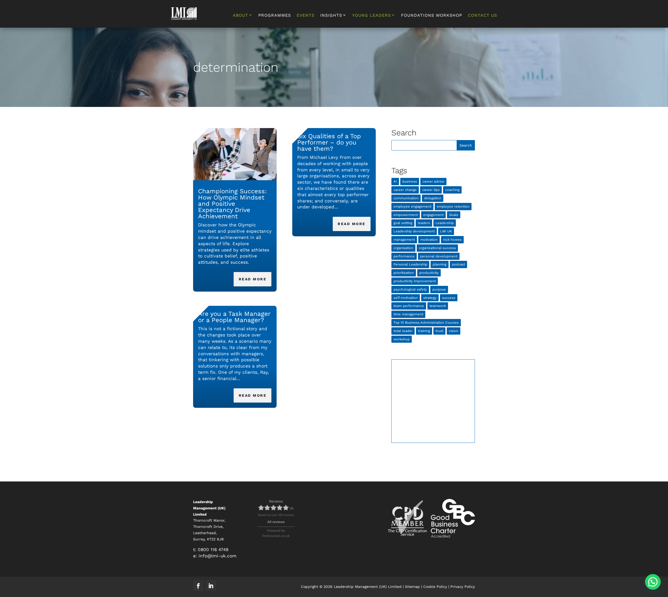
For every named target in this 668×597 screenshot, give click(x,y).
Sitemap (412, 586)
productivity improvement (414, 281)
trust (439, 331)
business (409, 181)
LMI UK (446, 231)
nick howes (452, 240)
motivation (429, 240)
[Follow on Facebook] (198, 586)
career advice (433, 181)
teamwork (438, 306)
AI (395, 181)
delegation (432, 198)
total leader (403, 331)
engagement (433, 215)
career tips (431, 190)
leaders (424, 223)
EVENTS (305, 16)
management (404, 240)
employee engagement (412, 206)
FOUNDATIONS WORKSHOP (431, 16)
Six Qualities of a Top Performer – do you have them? (329, 142)
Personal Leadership (410, 264)
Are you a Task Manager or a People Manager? (234, 317)
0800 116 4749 (213, 549)
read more (253, 279)
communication (406, 198)
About (240, 15)
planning (439, 264)
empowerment (405, 215)
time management (408, 314)
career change (405, 190)
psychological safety (410, 289)
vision (453, 331)
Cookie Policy (435, 586)
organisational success (437, 248)
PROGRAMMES (274, 16)
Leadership (445, 223)
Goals (453, 215)
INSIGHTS (331, 15)
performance (404, 256)
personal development (438, 256)
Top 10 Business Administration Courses (426, 322)
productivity (429, 273)
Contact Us (482, 16)
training (424, 331)
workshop (401, 339)
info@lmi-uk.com (217, 555)
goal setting (402, 223)
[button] (653, 582)
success (448, 298)
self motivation (405, 298)
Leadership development (414, 231)
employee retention (453, 206)
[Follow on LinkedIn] (211, 586)
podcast (458, 264)
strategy (430, 298)
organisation (403, 248)
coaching (452, 190)
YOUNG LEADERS (371, 15)
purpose (439, 289)
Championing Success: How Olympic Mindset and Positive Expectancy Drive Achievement (232, 204)
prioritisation (403, 273)
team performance (408, 306)
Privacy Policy (462, 586)
